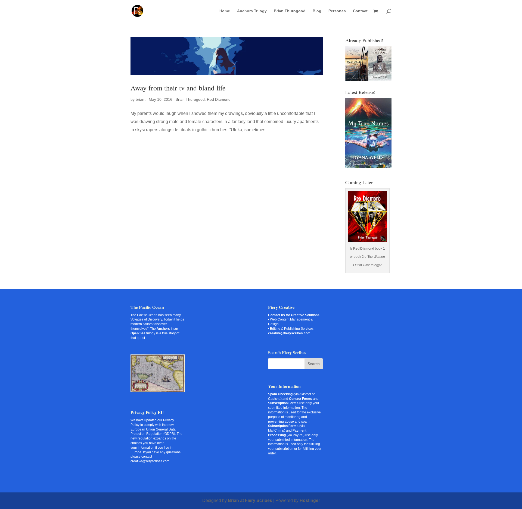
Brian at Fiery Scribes (250, 500)
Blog (317, 11)
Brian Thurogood (290, 11)
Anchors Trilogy (252, 11)
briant (140, 99)
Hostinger (310, 500)
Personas (337, 11)
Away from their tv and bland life (178, 87)
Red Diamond (219, 99)
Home (224, 11)
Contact (360, 11)
